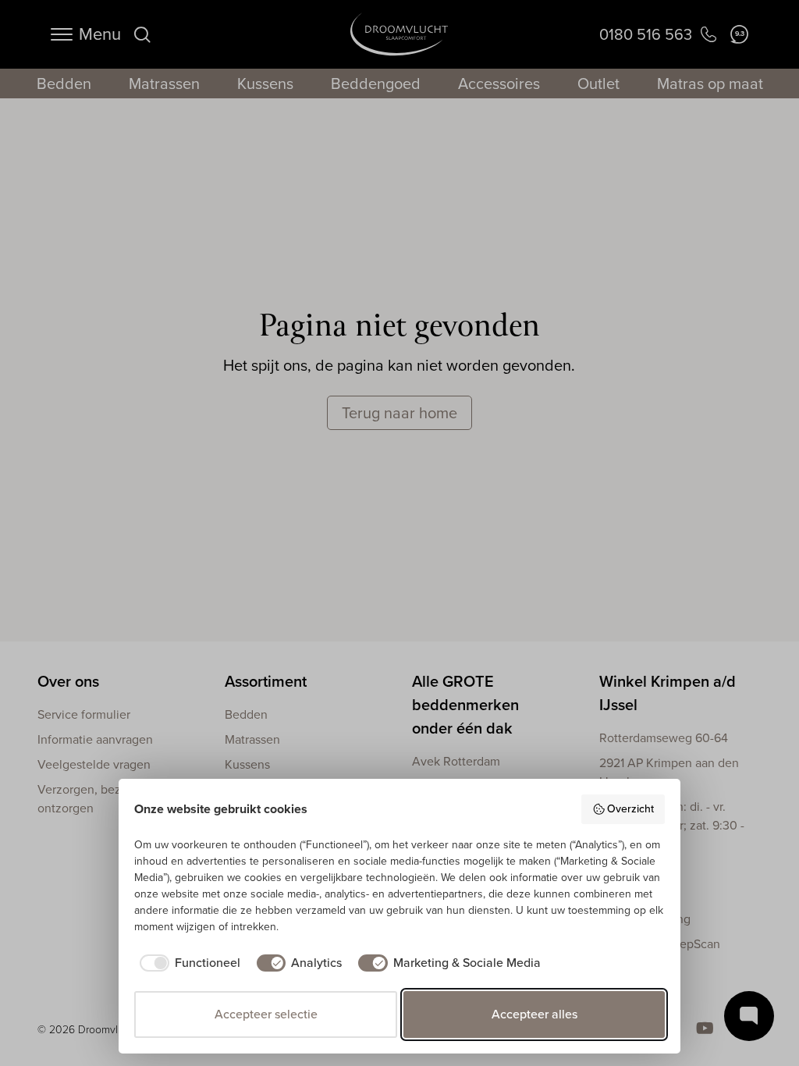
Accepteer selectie (266, 1014)
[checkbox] (187, 963)
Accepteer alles (534, 1014)
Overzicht (630, 809)
